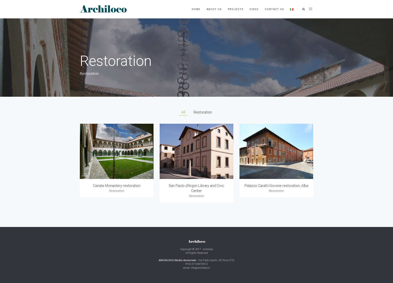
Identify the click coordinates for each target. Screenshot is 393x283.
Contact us (274, 9)
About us (214, 9)
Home (196, 9)
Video (254, 9)
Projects (235, 9)
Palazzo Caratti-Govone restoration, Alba (276, 185)
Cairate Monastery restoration (116, 185)
